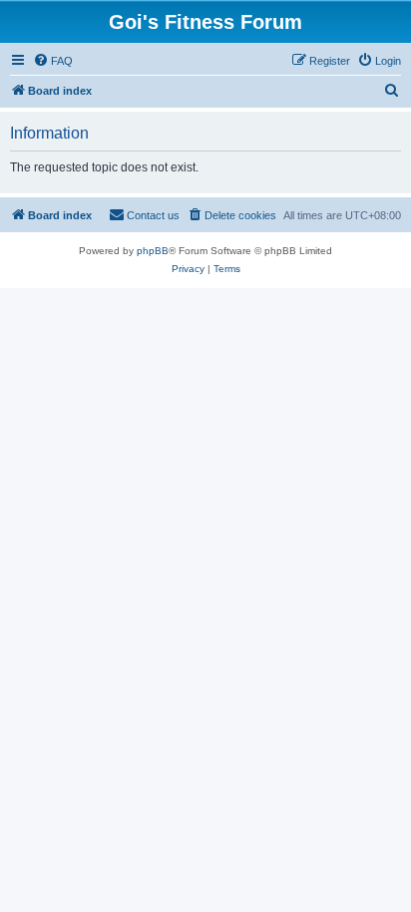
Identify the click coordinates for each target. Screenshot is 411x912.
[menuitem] (53, 61)
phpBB (153, 250)
